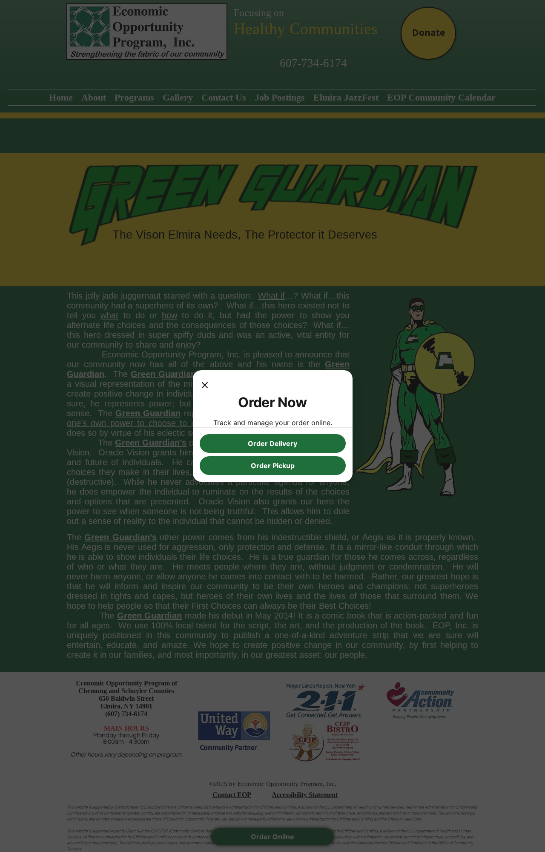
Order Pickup (273, 465)
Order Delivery (272, 443)
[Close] (204, 385)
